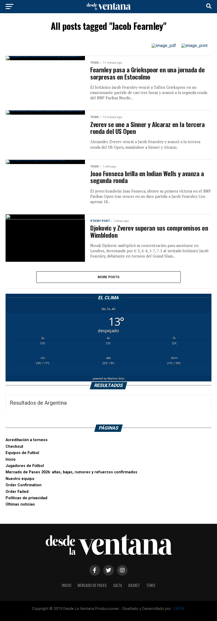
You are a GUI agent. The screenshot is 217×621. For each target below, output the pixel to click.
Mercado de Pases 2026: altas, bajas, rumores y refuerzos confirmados (71, 472)
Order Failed (17, 491)
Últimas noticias (20, 504)
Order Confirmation (24, 485)
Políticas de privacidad (26, 498)
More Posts (109, 277)
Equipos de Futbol (22, 453)
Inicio (11, 459)
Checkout (14, 446)
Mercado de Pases (92, 585)
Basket (134, 585)
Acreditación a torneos (27, 440)
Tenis (150, 585)
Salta (117, 585)
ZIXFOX (178, 608)
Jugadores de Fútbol (25, 466)
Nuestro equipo (20, 479)
